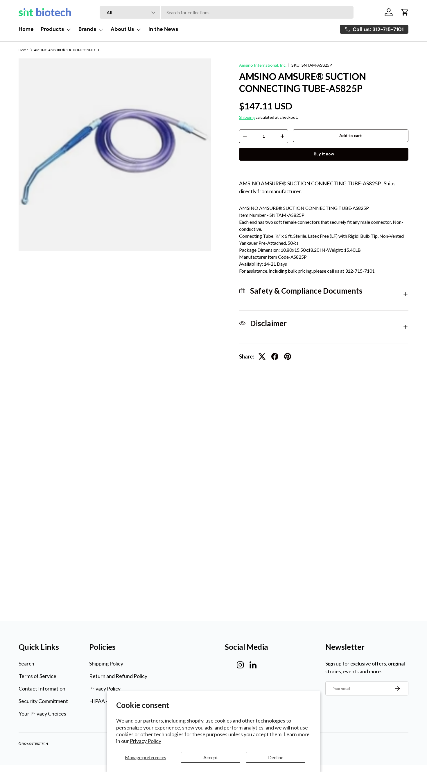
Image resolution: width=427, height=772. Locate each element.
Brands (87, 29)
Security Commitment (43, 701)
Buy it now (324, 153)
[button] (405, 12)
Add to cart (350, 135)
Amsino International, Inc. (262, 65)
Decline (275, 757)
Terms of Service (37, 676)
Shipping (247, 117)
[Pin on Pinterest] (287, 356)
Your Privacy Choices (42, 713)
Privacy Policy (145, 741)
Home (26, 29)
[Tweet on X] (262, 356)
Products (52, 29)
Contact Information (42, 688)
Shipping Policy (106, 663)
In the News (163, 29)
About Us (122, 29)
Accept (210, 757)
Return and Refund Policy (118, 676)
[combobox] (227, 12)
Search (26, 663)
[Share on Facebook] (274, 356)
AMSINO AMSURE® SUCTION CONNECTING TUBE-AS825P (69, 50)
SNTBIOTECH (38, 744)
